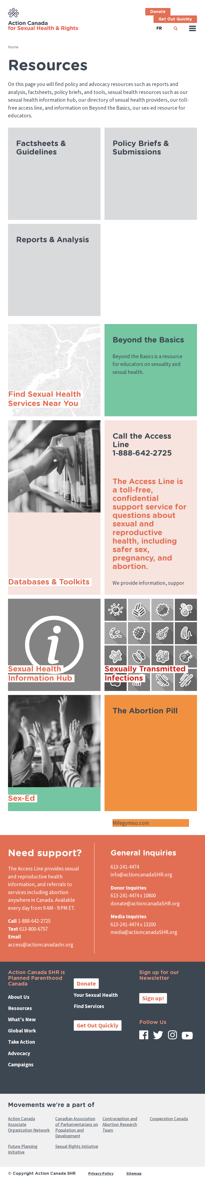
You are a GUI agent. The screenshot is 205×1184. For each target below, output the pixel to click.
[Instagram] (172, 1036)
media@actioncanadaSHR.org (143, 932)
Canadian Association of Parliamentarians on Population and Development (76, 1127)
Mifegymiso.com (131, 823)
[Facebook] (143, 1036)
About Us (19, 997)
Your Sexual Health (96, 995)
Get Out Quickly (175, 19)
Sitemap (134, 1173)
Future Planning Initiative (23, 1149)
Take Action (21, 1041)
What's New (22, 1019)
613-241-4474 (124, 866)
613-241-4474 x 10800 (133, 895)
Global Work (22, 1030)
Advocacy (19, 1053)
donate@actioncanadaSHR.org (145, 903)
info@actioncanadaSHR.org (141, 874)
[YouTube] (187, 1037)
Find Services (89, 1006)
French (159, 26)
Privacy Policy (101, 1173)
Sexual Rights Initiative (76, 1146)
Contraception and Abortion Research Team (119, 1124)
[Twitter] (158, 1037)
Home (13, 46)
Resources (20, 1008)
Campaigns (21, 1064)
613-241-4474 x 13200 (133, 924)
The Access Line (25, 868)
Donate (158, 12)
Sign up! (153, 998)
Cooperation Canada (169, 1118)
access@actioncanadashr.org (40, 944)
